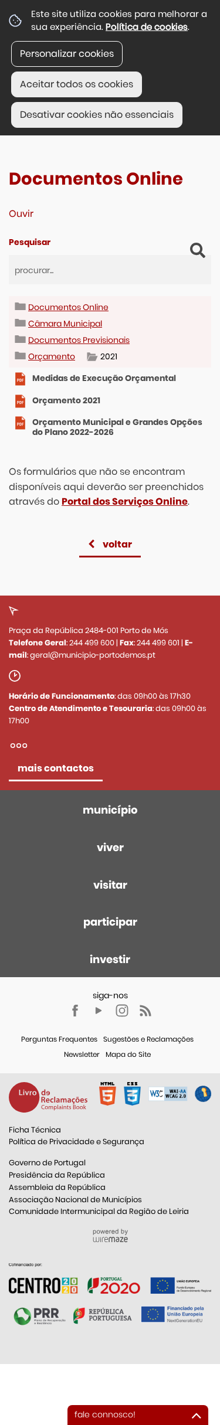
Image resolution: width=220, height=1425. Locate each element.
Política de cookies (147, 27)
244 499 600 (91, 642)
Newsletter (82, 1054)
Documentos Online (68, 307)
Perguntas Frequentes (59, 1039)
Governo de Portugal (47, 1162)
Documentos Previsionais (79, 340)
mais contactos (56, 768)
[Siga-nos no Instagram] (122, 1010)
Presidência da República (57, 1175)
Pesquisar (29, 242)
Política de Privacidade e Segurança (76, 1141)
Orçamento (51, 356)
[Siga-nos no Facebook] (75, 1010)
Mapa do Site (128, 1054)
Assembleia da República (57, 1187)
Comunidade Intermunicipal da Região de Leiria (99, 1211)
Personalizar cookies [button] (67, 53)
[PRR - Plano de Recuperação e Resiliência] (110, 1278)
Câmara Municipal (65, 323)
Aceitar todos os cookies (76, 84)
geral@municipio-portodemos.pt (92, 655)
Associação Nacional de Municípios (75, 1199)
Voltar (117, 544)
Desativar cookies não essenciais (97, 114)
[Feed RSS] (145, 1010)
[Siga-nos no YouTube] (98, 1010)
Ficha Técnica (35, 1129)
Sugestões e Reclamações (148, 1039)
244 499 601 (158, 642)
